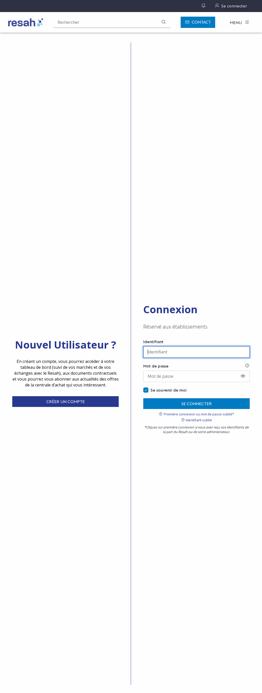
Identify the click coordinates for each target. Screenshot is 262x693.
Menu (236, 22)
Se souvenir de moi (168, 390)
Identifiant (153, 341)
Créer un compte (65, 401)
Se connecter (196, 403)
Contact (201, 22)
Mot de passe (156, 366)
